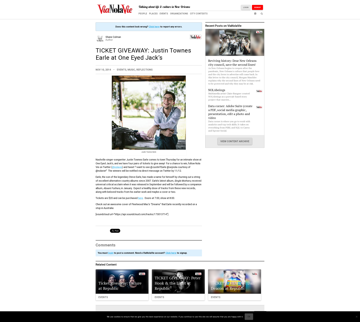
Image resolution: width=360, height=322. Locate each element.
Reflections (144, 69)
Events (164, 13)
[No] (356, 316)
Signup (257, 7)
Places (153, 13)
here (140, 198)
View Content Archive (234, 141)
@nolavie (117, 167)
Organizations (179, 13)
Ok (249, 317)
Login (245, 7)
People (143, 13)
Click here (154, 26)
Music (131, 69)
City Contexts (199, 13)
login (110, 253)
